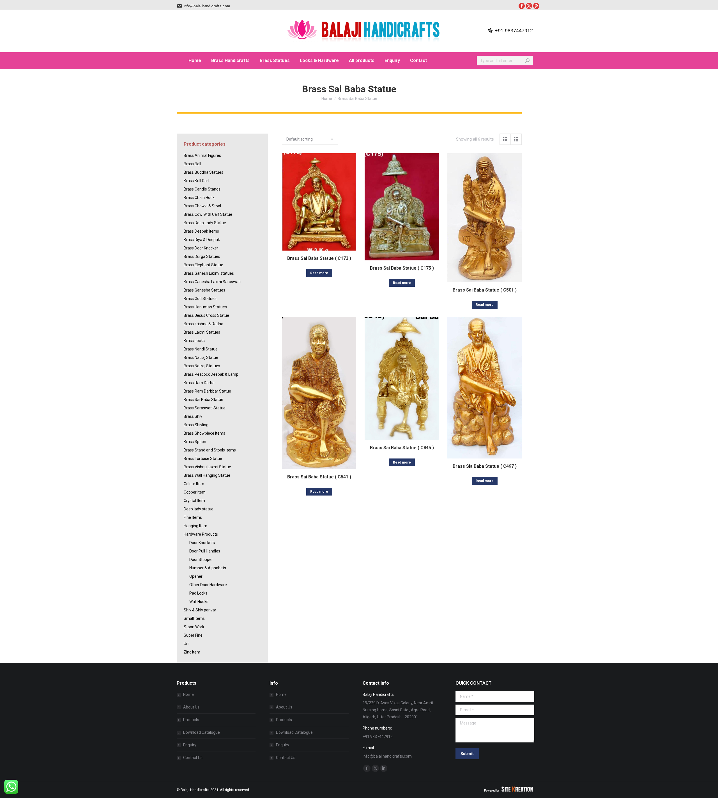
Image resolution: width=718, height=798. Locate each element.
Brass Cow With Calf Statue (208, 214)
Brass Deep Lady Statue (205, 223)
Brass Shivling (196, 425)
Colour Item (194, 483)
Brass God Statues (200, 298)
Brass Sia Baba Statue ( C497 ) (485, 466)
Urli (186, 643)
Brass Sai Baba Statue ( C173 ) (319, 258)
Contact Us (192, 757)
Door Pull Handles (204, 551)
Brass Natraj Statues (202, 366)
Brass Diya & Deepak (202, 239)
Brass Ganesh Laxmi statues (209, 273)
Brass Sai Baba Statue (203, 399)
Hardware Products (201, 534)
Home (188, 694)
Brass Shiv (193, 416)
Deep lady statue (198, 509)
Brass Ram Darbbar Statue (207, 391)
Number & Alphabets (207, 568)
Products (191, 719)
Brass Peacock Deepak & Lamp (211, 374)
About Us (191, 707)
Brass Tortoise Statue (203, 458)
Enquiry (189, 745)
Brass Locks (194, 340)
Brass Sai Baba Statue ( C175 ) (402, 268)
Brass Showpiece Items (204, 433)
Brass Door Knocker (201, 248)
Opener (195, 576)
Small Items (194, 618)
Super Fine (193, 635)
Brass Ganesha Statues (204, 290)
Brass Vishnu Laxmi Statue (207, 467)
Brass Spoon (195, 441)
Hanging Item (195, 526)
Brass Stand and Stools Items (210, 450)
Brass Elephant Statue (203, 265)
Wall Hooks (198, 601)
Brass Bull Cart (197, 180)
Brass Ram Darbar (200, 382)
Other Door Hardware (208, 585)
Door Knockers (202, 542)
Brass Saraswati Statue (204, 408)
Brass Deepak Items (201, 231)
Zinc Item (192, 652)
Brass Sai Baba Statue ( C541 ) (319, 477)
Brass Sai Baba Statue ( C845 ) (402, 447)
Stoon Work (194, 627)
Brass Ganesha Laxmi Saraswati (212, 281)
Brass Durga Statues (202, 256)
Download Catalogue (201, 732)
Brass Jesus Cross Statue (206, 315)
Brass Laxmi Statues (202, 332)
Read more (319, 273)
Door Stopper (201, 559)
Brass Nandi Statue (201, 349)
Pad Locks (198, 593)
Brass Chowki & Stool (202, 206)
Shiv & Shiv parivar (200, 610)
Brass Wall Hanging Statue (207, 475)
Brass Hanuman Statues (205, 307)
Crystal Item (194, 500)
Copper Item (195, 492)
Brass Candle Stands (202, 189)
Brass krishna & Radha (203, 324)
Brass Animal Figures (202, 155)
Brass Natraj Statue (201, 357)
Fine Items (193, 517)
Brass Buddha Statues (203, 172)
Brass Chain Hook (199, 197)
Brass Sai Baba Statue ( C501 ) (485, 290)
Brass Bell (192, 164)
